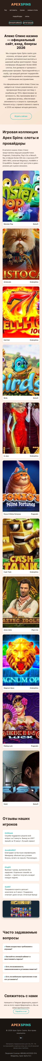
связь (27, 16)
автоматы (13, 10)
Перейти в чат (21, 1011)
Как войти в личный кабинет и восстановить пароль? (17, 958)
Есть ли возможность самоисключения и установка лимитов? (20, 968)
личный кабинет (15, 23)
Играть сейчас (21, 116)
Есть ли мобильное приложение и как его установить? (20, 978)
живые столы (33, 10)
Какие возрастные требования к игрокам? (18, 947)
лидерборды (17, 16)
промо (22, 10)
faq (5, 10)
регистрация (28, 23)
